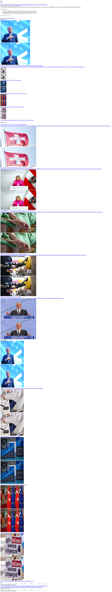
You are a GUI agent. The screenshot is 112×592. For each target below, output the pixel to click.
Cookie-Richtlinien (39, 587)
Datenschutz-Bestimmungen (28, 587)
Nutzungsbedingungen (17, 587)
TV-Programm (3, 587)
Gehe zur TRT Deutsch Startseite (7, 18)
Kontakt (8, 587)
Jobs (11, 587)
